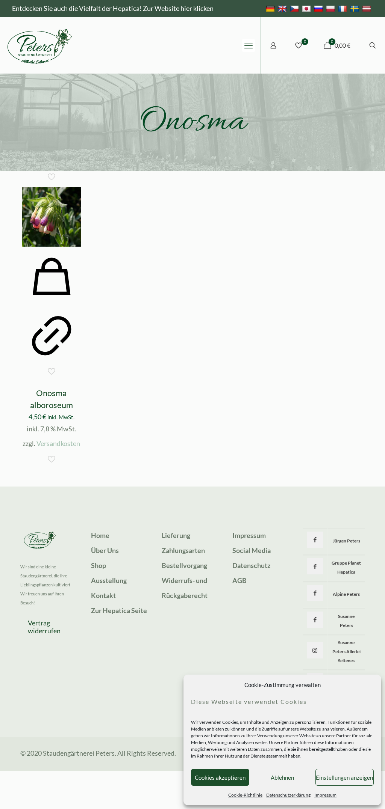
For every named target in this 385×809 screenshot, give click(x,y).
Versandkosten (58, 443)
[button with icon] (315, 540)
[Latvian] (367, 8)
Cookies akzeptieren (220, 777)
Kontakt (103, 595)
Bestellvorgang (184, 565)
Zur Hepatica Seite (119, 610)
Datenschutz (251, 565)
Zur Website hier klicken (178, 8)
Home (100, 535)
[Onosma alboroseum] (51, 216)
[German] (271, 8)
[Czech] (295, 8)
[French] (343, 8)
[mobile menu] (248, 45)
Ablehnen (282, 777)
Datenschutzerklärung (288, 795)
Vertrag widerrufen (44, 627)
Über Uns (105, 550)
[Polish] (331, 8)
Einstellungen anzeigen (344, 777)
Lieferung (176, 535)
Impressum (325, 795)
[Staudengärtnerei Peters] (40, 45)
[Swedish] (355, 8)
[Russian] (319, 8)
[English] (283, 8)
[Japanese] (307, 8)
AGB (239, 580)
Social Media (251, 550)
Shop (98, 565)
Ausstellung (109, 580)
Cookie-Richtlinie (245, 795)
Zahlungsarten (183, 550)
